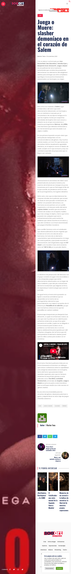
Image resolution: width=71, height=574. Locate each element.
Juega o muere (48, 406)
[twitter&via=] (14, 569)
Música (50, 550)
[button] (70, 2)
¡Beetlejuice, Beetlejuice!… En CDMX (42, 495)
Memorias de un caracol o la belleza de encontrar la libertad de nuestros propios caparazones (64, 502)
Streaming (58, 550)
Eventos (44, 546)
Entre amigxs (52, 542)
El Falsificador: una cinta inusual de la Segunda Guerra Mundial (53, 500)
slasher (57, 406)
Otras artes (44, 554)
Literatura (43, 550)
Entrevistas (61, 542)
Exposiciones (53, 546)
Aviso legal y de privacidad (58, 554)
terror (64, 406)
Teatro (65, 550)
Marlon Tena (42, 56)
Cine (40, 15)
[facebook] (40, 436)
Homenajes (61, 546)
